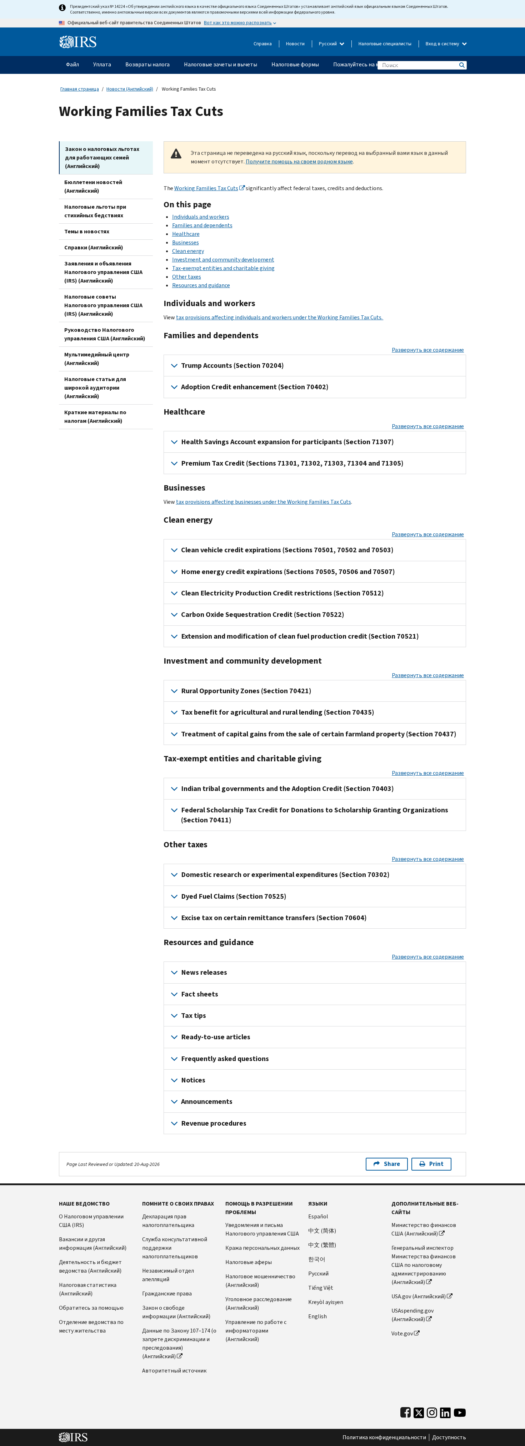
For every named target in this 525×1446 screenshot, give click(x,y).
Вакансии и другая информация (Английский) (92, 1244)
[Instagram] (432, 1411)
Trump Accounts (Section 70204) (232, 365)
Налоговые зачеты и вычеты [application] (220, 64)
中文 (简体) (322, 1230)
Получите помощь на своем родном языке (299, 161)
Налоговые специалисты (385, 43)
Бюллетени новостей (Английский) (93, 186)
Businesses (185, 242)
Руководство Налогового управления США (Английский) (104, 334)
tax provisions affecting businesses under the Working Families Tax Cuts (263, 502)
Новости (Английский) (129, 89)
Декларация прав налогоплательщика (168, 1221)
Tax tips (193, 1015)
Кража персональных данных (262, 1248)
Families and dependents (202, 225)
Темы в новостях (86, 231)
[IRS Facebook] (405, 1411)
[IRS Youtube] (460, 1411)
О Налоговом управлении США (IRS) (91, 1221)
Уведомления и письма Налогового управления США (262, 1229)
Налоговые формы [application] (295, 64)
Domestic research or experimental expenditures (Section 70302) (285, 874)
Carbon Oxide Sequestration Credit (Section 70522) (262, 614)
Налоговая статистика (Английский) (87, 1289)
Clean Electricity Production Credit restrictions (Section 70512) (282, 593)
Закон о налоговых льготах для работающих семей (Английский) (102, 157)
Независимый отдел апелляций (168, 1275)
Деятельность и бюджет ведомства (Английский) (90, 1266)
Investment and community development (223, 259)
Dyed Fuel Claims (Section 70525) (233, 896)
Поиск (461, 65)
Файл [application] (72, 64)
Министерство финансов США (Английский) (423, 1229)
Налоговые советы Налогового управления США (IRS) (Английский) (103, 305)
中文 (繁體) (322, 1245)
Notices (193, 1080)
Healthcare (186, 234)
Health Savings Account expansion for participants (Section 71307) (287, 442)
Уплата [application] (102, 64)
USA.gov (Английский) (418, 1296)
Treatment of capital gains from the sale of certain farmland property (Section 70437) (318, 734)
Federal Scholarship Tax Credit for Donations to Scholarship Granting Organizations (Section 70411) (314, 815)
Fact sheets (199, 994)
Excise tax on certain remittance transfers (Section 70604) (274, 918)
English (317, 1316)
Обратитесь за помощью (91, 1307)
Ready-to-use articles (215, 1037)
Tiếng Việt (320, 1288)
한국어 (316, 1259)
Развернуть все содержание (428, 350)
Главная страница (79, 89)
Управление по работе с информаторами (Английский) (255, 1330)
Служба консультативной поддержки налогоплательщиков (174, 1248)
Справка (263, 43)
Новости (295, 43)
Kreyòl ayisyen (325, 1302)
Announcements (206, 1101)
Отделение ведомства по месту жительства (91, 1326)
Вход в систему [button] (443, 43)
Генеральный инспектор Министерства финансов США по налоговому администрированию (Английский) (423, 1265)
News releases (204, 972)
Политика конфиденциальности (384, 1437)
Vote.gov (402, 1333)
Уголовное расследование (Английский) (258, 1303)
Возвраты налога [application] (147, 64)
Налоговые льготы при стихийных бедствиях (95, 211)
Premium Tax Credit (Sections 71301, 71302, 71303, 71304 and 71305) (292, 463)
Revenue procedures (213, 1123)
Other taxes (186, 276)
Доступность (449, 1437)
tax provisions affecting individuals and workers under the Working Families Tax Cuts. (280, 317)
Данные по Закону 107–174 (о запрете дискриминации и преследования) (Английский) (179, 1343)
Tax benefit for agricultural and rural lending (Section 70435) (277, 712)
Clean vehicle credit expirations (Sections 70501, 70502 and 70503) (287, 550)
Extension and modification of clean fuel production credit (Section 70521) (300, 636)
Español (318, 1216)
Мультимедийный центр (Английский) (96, 359)
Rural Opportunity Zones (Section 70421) (246, 691)
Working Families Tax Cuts (206, 188)
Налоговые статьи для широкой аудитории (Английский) (95, 387)
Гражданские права (167, 1293)
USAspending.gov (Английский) (412, 1315)
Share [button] (392, 1164)
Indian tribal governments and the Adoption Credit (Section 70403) (287, 788)
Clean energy (188, 251)
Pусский (318, 1273)
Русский (328, 43)
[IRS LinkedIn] (445, 1411)
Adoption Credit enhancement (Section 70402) (255, 387)
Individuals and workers (200, 216)
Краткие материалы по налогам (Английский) (95, 417)
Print (436, 1164)
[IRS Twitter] (419, 1411)
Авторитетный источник (174, 1370)
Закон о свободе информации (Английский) (176, 1312)
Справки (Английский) (93, 247)
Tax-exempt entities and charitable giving (223, 268)
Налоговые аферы (248, 1262)
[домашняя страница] (78, 39)
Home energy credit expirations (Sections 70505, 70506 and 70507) (288, 572)
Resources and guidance (201, 285)
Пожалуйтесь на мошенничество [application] (375, 64)
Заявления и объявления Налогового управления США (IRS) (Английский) (103, 272)
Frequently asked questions (225, 1059)
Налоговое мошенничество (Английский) (260, 1281)
